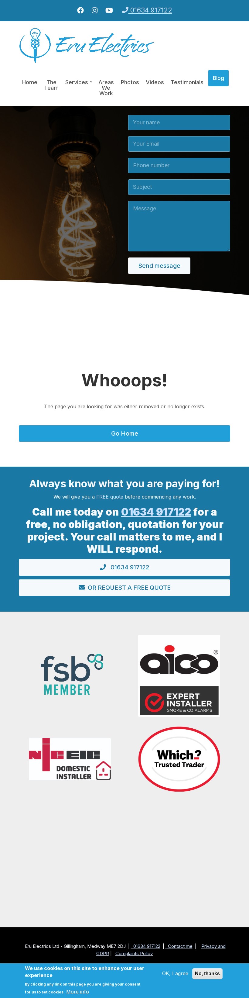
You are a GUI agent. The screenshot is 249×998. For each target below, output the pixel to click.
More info (77, 992)
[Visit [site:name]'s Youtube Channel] (109, 10)
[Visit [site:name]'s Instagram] (94, 10)
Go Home (124, 433)
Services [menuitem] (75, 85)
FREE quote (109, 497)
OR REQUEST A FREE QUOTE (129, 587)
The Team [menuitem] (51, 85)
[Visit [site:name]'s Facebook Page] (80, 10)
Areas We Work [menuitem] (106, 87)
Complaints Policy (134, 953)
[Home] (87, 45)
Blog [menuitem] (218, 78)
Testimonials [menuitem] (187, 82)
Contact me (180, 946)
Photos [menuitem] (130, 82)
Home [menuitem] (29, 82)
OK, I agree (175, 973)
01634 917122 (150, 10)
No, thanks (207, 973)
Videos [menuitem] (155, 82)
